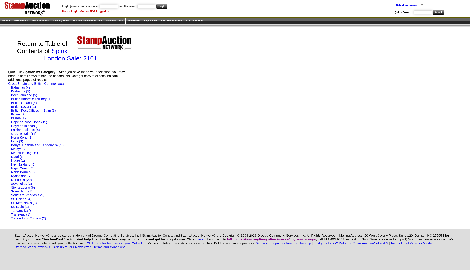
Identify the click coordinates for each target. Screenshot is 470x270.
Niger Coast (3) (22, 168)
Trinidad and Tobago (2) (28, 218)
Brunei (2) (18, 114)
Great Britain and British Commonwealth (37, 83)
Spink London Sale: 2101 (70, 54)
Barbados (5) (20, 91)
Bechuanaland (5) (24, 95)
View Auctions (40, 20)
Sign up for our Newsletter (72, 247)
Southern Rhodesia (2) (27, 195)
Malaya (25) (19, 149)
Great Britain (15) (23, 133)
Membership (21, 20)
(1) (36, 153)
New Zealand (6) (23, 164)
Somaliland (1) (21, 191)
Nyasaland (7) (21, 176)
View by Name (61, 20)
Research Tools (114, 20)
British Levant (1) (23, 107)
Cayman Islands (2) (25, 126)
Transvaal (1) (20, 214)
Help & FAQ (150, 20)
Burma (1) (18, 118)
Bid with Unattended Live (87, 20)
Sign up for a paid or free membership (283, 243)
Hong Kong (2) (21, 137)
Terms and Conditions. (109, 247)
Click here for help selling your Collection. (117, 243)
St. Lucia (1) (20, 207)
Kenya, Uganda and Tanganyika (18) (38, 145)
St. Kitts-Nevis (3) (24, 203)
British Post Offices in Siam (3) (33, 110)
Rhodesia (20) (21, 180)
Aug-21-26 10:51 (195, 20)
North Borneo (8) (23, 172)
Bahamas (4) (20, 87)
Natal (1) (17, 157)
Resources (134, 20)
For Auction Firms (171, 20)
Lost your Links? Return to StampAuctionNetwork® (351, 243)
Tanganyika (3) (22, 210)
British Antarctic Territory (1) (31, 99)
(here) (200, 239)
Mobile (6, 20)
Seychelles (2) (21, 183)
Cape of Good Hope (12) (29, 122)
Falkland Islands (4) (25, 130)
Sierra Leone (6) (23, 187)
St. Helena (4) (21, 199)
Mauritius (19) (21, 153)
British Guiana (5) (24, 103)
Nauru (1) (18, 160)
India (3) (17, 141)
